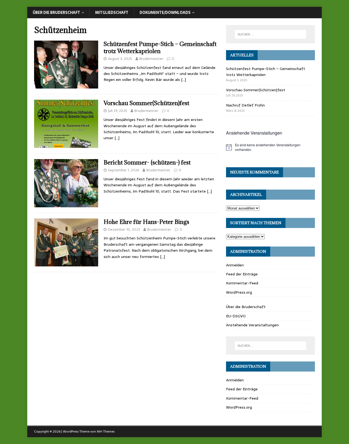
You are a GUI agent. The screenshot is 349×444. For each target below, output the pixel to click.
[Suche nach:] (270, 34)
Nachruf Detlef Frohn (245, 105)
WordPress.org (239, 292)
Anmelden (235, 265)
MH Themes (106, 431)
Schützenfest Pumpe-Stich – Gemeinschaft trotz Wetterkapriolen (160, 47)
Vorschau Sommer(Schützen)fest (146, 103)
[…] (183, 80)
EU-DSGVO (236, 316)
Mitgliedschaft (111, 13)
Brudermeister (151, 59)
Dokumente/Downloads (165, 13)
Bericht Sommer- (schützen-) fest (147, 162)
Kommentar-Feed (242, 283)
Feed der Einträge (242, 274)
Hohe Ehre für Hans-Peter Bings (146, 222)
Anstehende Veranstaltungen (252, 325)
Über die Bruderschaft (56, 13)
